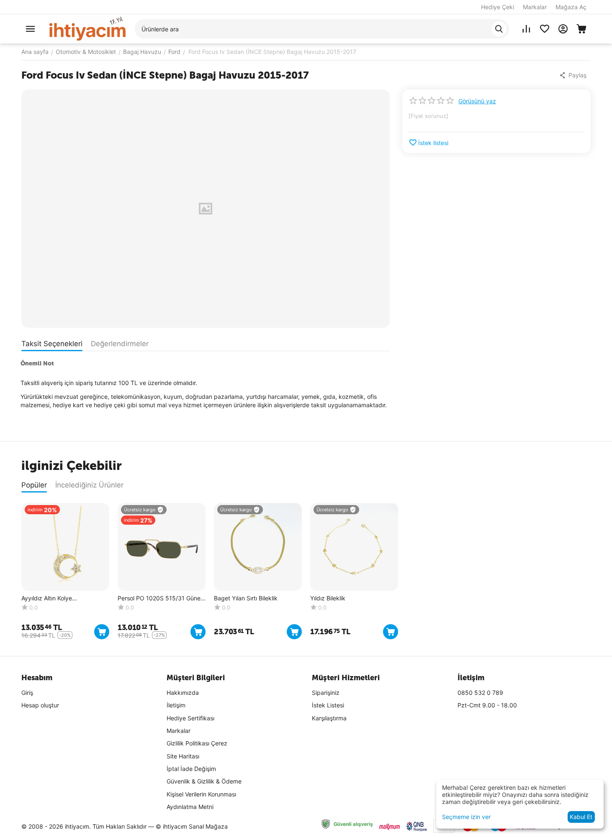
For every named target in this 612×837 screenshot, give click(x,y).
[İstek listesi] (544, 29)
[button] (574, 75)
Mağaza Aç (570, 6)
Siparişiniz (325, 692)
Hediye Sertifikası (190, 718)
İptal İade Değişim (191, 768)
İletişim (176, 705)
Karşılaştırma (329, 718)
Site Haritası (183, 756)
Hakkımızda (183, 692)
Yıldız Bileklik (327, 598)
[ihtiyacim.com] (87, 28)
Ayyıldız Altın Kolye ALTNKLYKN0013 (46, 598)
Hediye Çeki (497, 6)
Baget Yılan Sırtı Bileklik (246, 598)
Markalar (535, 6)
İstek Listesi (328, 705)
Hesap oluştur (40, 705)
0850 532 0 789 (480, 692)
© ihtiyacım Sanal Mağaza (192, 826)
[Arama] (499, 28)
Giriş (27, 692)
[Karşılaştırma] (526, 29)
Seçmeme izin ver (466, 816)
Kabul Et (581, 816)
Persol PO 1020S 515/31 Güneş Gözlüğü (160, 598)
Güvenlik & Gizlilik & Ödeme (204, 781)
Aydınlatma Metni (190, 806)
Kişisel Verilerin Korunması (201, 794)
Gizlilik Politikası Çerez (197, 743)
